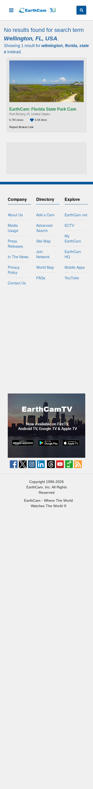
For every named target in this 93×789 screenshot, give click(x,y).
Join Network (43, 254)
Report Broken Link (21, 127)
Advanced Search (44, 228)
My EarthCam (73, 238)
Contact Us (17, 282)
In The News (18, 256)
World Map (45, 267)
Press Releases (15, 243)
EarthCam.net (76, 214)
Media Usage (13, 228)
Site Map (43, 241)
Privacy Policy (14, 270)
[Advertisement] (46, 158)
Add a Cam (45, 214)
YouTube (72, 277)
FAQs (40, 277)
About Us (15, 214)
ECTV (69, 225)
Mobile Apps (75, 267)
